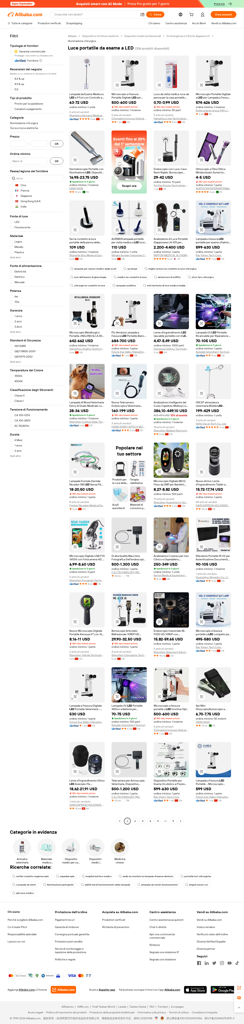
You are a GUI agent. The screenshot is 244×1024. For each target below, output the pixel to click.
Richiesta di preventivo (115, 927)
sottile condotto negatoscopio (32, 876)
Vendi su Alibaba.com (209, 919)
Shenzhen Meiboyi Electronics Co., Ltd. (171, 430)
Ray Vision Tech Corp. (209, 255)
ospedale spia (67, 876)
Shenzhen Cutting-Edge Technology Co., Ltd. (87, 421)
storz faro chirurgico (203, 277)
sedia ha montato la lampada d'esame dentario (148, 876)
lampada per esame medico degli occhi (95, 268)
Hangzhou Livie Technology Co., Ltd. (171, 118)
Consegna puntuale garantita (72, 934)
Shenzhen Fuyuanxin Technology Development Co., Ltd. (87, 580)
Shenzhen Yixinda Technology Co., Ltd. (87, 655)
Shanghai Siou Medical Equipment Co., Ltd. (87, 255)
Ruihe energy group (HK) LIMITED (213, 110)
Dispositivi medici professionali (142, 36)
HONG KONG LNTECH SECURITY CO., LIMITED (129, 426)
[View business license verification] (156, 1018)
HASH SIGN (76, 188)
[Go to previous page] (119, 821)
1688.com (83, 1006)
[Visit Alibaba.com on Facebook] (199, 963)
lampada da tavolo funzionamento (159, 884)
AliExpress (68, 1006)
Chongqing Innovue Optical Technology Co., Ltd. (129, 118)
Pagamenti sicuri (65, 919)
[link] (239, 988)
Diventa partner (206, 948)
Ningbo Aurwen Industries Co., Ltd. (129, 255)
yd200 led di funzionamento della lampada (107, 884)
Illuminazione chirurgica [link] (82, 40)
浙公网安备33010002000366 (184, 1018)
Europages (177, 1006)
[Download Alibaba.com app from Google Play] (223, 990)
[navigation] (36, 429)
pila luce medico (25, 893)
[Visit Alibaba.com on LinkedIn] (206, 963)
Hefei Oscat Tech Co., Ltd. (211, 423)
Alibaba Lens (27, 989)
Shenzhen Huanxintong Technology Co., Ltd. (171, 502)
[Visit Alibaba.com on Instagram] (222, 963)
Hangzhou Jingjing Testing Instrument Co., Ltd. (87, 348)
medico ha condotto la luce (132, 277)
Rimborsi (154, 944)
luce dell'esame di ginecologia (90, 277)
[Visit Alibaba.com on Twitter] (214, 963)
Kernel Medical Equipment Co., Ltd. (171, 575)
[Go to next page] (180, 821)
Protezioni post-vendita (68, 941)
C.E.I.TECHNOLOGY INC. (126, 572)
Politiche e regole (65, 959)
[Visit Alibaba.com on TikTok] (237, 963)
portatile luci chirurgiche (197, 876)
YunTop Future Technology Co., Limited (171, 185)
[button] (142, 14)
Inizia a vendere (206, 927)
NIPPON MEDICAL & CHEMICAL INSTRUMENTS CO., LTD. (171, 255)
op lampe (132, 268)
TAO (151, 1006)
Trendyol (162, 1006)
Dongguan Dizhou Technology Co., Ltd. (171, 348)
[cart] (192, 15)
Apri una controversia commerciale (162, 936)
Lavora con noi (16, 941)
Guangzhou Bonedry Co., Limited (213, 577)
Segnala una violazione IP (164, 952)
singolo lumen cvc (198, 884)
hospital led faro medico (99, 876)
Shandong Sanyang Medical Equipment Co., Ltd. (87, 115)
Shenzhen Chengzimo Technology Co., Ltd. (129, 655)
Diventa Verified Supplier (211, 941)
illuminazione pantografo (60, 884)
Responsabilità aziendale (22, 934)
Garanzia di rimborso (67, 927)
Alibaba (72, 36)
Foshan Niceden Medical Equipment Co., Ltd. (87, 505)
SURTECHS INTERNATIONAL (213, 188)
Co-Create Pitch (17, 927)
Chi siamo (14, 911)
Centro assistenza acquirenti (166, 919)
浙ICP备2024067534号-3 (219, 1018)
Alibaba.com (172, 989)
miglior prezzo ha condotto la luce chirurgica (172, 268)
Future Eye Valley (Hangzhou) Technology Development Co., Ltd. (129, 351)
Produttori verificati (113, 919)
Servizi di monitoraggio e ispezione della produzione (70, 950)
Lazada (122, 1006)
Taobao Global (137, 1006)
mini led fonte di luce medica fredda (166, 285)
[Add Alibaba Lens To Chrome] (63, 990)
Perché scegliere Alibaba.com (25, 919)
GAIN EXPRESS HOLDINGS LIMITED (213, 505)
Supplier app (107, 989)
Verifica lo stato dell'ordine (212, 934)
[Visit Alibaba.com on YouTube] (229, 963)
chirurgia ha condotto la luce (89, 285)
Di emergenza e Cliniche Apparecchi (188, 36)
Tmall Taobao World (103, 1006)
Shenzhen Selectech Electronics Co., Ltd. (171, 652)
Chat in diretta (157, 927)
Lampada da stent (26, 884)
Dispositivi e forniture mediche (100, 36)
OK (57, 143)
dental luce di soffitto (169, 277)
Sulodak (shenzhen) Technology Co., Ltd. (213, 351)
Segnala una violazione (162, 959)
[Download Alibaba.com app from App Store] (195, 990)
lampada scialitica (126, 285)
